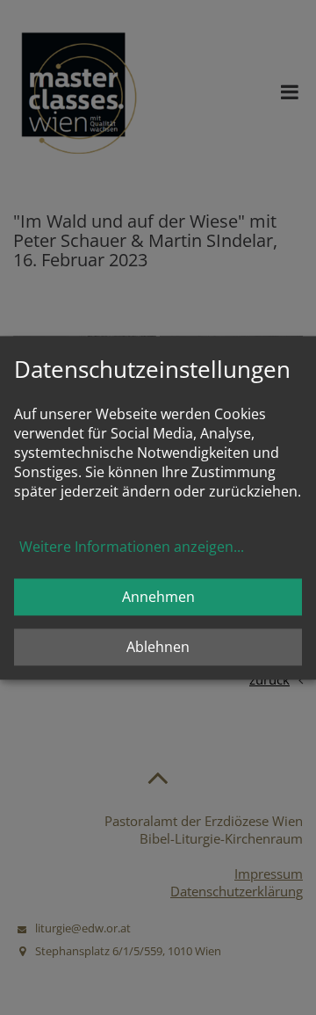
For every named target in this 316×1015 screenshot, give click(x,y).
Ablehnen (158, 646)
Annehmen (158, 596)
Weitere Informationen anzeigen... (131, 546)
